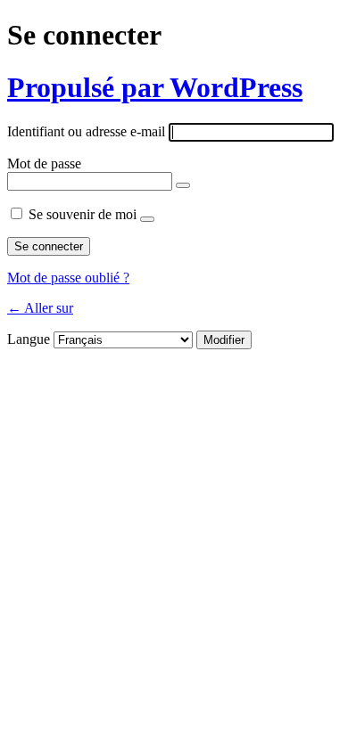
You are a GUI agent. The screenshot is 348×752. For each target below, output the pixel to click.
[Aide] (147, 219)
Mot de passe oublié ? (68, 277)
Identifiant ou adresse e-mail (86, 131)
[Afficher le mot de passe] (183, 185)
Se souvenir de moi (83, 214)
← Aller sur (40, 307)
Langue (28, 339)
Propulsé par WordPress (154, 87)
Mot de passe (44, 163)
